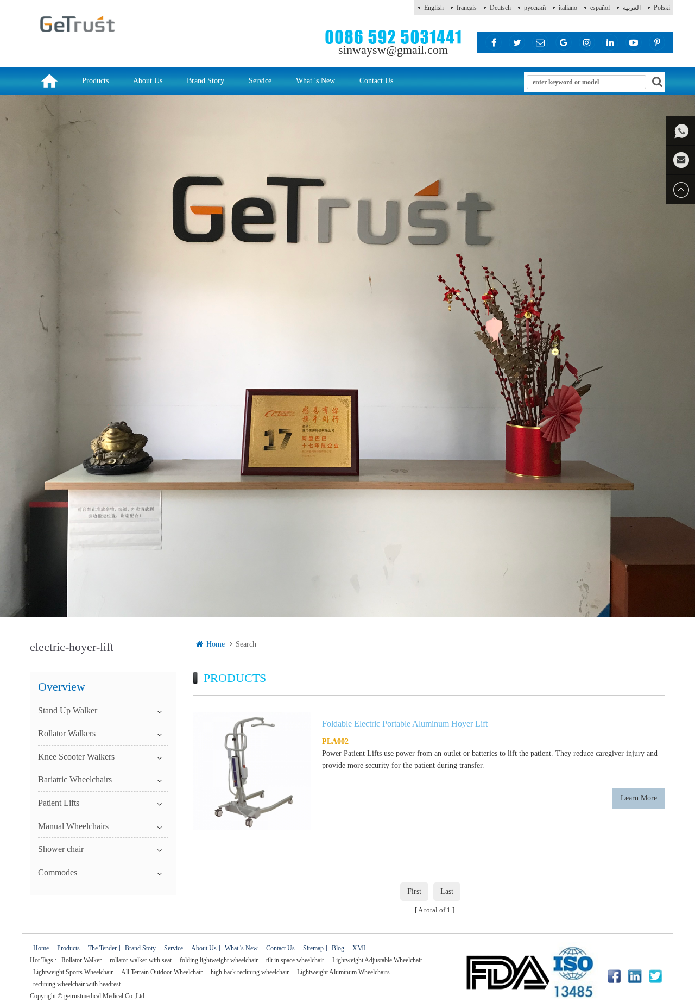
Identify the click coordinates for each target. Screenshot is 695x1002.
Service (260, 81)
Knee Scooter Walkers (76, 756)
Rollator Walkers (67, 733)
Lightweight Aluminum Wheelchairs (343, 972)
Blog (338, 948)
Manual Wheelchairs (73, 826)
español (600, 7)
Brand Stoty (140, 948)
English (434, 7)
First (414, 891)
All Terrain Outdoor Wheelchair (162, 972)
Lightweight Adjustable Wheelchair (377, 960)
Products (95, 81)
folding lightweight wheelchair (219, 960)
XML (359, 948)
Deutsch (500, 7)
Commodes (57, 872)
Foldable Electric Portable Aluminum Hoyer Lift (405, 723)
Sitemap (313, 948)
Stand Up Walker (67, 710)
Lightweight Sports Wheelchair (73, 972)
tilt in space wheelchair (295, 960)
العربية (632, 7)
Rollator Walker (81, 960)
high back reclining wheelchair (250, 972)
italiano (568, 7)
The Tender (102, 948)
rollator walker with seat (141, 960)
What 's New (315, 81)
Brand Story (205, 81)
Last (446, 891)
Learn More (639, 798)
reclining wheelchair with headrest (77, 984)
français (467, 7)
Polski (662, 7)
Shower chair (61, 849)
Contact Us (376, 81)
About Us (147, 81)
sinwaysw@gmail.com (393, 50)
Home (215, 644)
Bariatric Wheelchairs (75, 779)
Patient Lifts (58, 802)
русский (535, 7)
